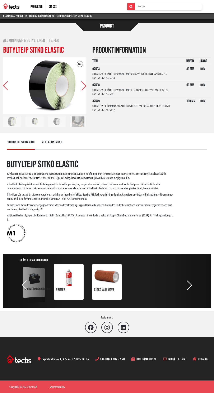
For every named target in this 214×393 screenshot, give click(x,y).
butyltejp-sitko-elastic (79, 16)
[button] (83, 85)
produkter (21, 16)
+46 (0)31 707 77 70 (112, 359)
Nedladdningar (52, 142)
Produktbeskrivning (21, 142)
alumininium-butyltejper (51, 16)
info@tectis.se (177, 359)
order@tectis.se (146, 359)
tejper (32, 16)
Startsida (8, 16)
